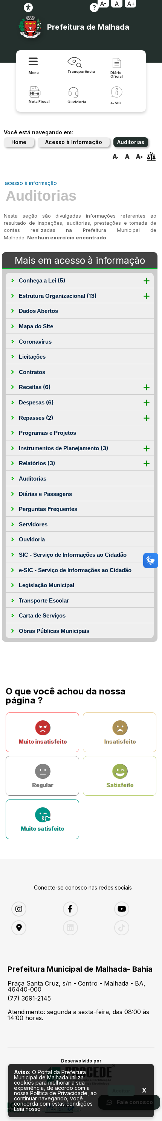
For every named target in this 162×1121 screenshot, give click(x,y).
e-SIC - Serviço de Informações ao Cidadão (75, 570)
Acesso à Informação (73, 142)
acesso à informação (31, 183)
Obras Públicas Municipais (54, 631)
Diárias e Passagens (45, 494)
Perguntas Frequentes (48, 509)
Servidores (33, 524)
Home (18, 142)
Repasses (36, 417)
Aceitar (121, 1091)
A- (103, 4)
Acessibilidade (28, 8)
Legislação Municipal (46, 585)
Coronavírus (35, 341)
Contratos (32, 372)
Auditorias (32, 478)
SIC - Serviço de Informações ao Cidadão (73, 554)
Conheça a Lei (42, 280)
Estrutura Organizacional (57, 295)
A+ (131, 4)
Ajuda (94, 8)
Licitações (32, 356)
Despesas (36, 402)
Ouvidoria (32, 539)
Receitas (34, 387)
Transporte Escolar (44, 600)
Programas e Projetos (47, 433)
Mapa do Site (36, 326)
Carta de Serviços (42, 615)
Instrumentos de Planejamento (63, 448)
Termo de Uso (60, 1109)
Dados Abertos (38, 311)
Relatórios (37, 463)
